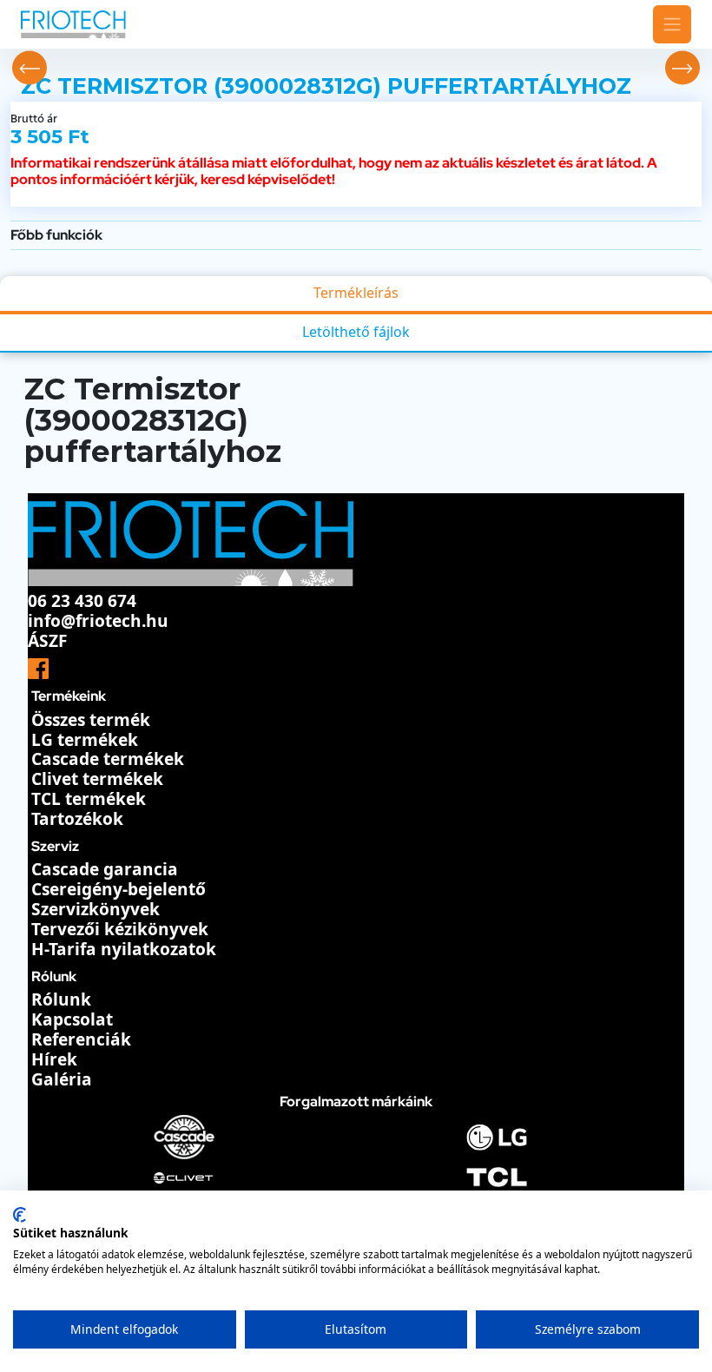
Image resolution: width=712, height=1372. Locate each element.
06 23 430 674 (82, 601)
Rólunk (61, 999)
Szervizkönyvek (95, 909)
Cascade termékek (107, 759)
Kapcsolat (72, 1019)
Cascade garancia (104, 869)
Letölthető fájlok (356, 331)
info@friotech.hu (98, 621)
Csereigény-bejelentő (118, 889)
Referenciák (81, 1039)
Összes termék (90, 720)
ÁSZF (47, 641)
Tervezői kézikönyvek (119, 929)
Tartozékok (77, 819)
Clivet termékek (97, 779)
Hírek (54, 1059)
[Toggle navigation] (672, 24)
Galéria (61, 1079)
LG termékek (84, 740)
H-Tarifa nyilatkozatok (123, 949)
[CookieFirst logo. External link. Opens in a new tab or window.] (19, 1215)
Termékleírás (356, 292)
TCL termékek (88, 799)
